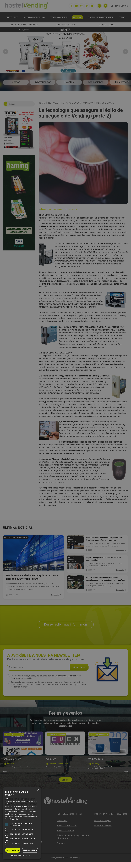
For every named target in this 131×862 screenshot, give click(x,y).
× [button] (38, 790)
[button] (21, 855)
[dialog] (65, 431)
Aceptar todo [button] (13, 850)
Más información (11, 819)
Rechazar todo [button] (30, 850)
